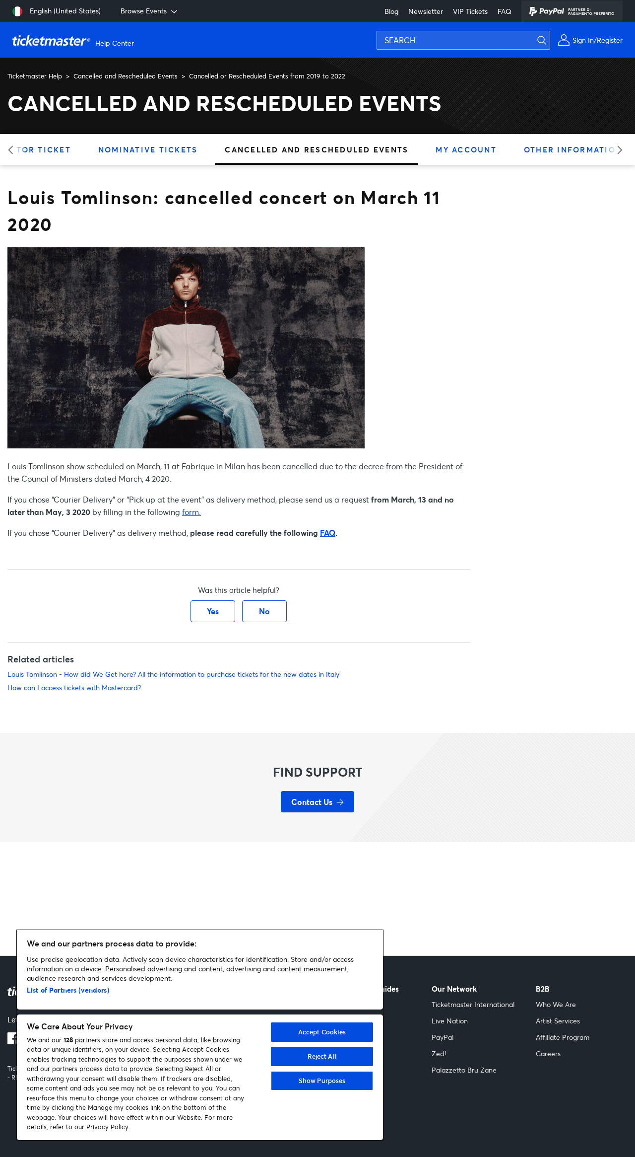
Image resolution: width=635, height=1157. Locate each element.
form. (191, 511)
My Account (466, 149)
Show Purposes (322, 1080)
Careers (548, 1053)
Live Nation (450, 1020)
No (264, 611)
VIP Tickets (470, 11)
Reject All (322, 1056)
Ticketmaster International (473, 1004)
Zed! (439, 1053)
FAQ (504, 11)
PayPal (442, 1037)
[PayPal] (572, 11)
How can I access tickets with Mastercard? (74, 687)
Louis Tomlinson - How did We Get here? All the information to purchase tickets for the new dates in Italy (173, 674)
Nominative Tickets (148, 149)
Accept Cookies (322, 1031)
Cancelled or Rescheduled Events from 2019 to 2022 (267, 76)
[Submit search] (625, 22)
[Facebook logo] (13, 1041)
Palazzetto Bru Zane (464, 1070)
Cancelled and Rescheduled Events (125, 76)
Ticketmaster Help (34, 76)
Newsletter (425, 11)
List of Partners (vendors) (68, 990)
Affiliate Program (562, 1037)
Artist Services (558, 1020)
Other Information (573, 149)
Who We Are (556, 1004)
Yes (213, 611)
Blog (391, 11)
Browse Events (144, 10)
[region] (200, 1035)
